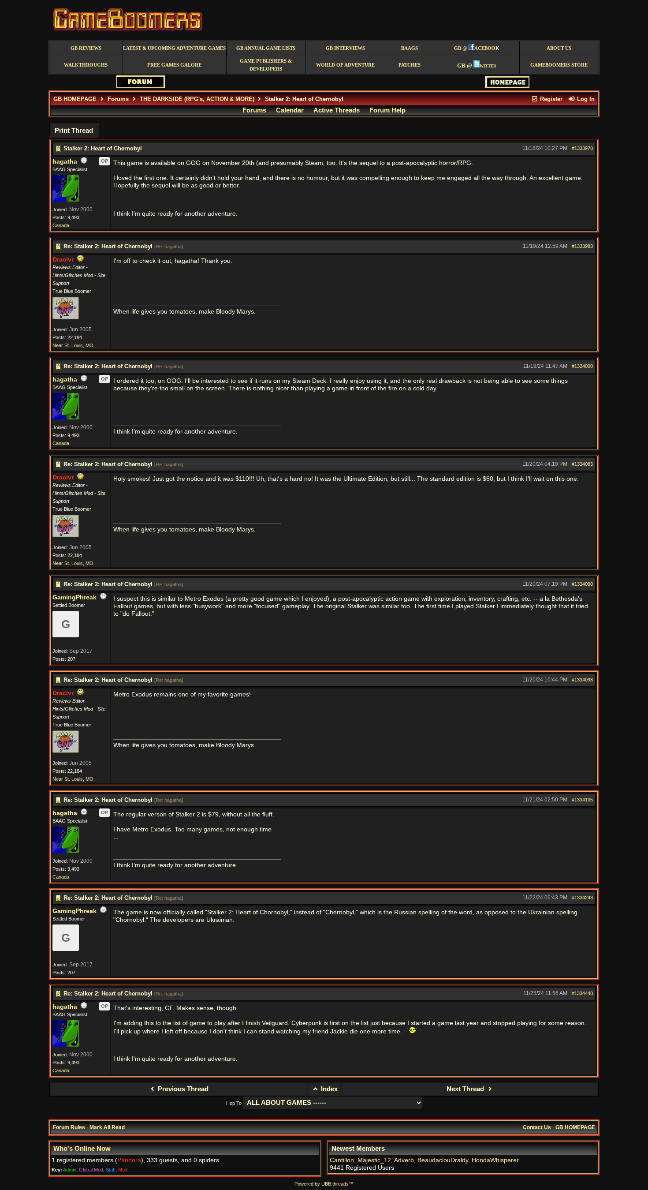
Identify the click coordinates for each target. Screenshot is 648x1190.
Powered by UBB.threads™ (324, 1183)
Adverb (404, 1160)
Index (328, 1089)
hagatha (64, 161)
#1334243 (582, 897)
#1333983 (582, 246)
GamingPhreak (74, 597)
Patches (409, 65)
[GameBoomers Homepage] (507, 85)
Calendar (290, 110)
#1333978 (582, 148)
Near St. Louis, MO (72, 345)
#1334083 (582, 464)
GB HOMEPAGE (75, 99)
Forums (118, 99)
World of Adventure (345, 65)
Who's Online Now (82, 1148)
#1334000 (582, 366)
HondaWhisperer (495, 1160)
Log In (585, 99)
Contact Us (537, 1127)
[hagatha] (65, 199)
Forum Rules (69, 1127)
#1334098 (582, 679)
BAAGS (409, 48)
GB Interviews (345, 48)
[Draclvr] (65, 317)
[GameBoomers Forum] (140, 86)
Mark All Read (107, 1127)
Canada (60, 225)
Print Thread (74, 130)
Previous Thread (182, 1089)
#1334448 (582, 993)
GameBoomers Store (559, 65)
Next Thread (466, 1089)
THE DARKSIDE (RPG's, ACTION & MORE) (197, 99)
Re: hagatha (169, 246)
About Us (559, 48)
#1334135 (582, 799)
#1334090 (582, 584)
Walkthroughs (86, 65)
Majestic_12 (374, 1160)
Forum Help (387, 110)
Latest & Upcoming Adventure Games (174, 48)
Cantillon (342, 1160)
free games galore (174, 65)
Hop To (234, 1103)
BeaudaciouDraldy (442, 1160)
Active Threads (336, 110)
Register (550, 99)
